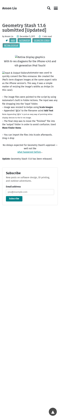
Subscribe (14, 198)
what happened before (29, 152)
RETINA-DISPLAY (11, 45)
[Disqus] (30, 251)
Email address (13, 186)
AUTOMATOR (24, 40)
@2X (13, 40)
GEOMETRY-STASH (42, 40)
